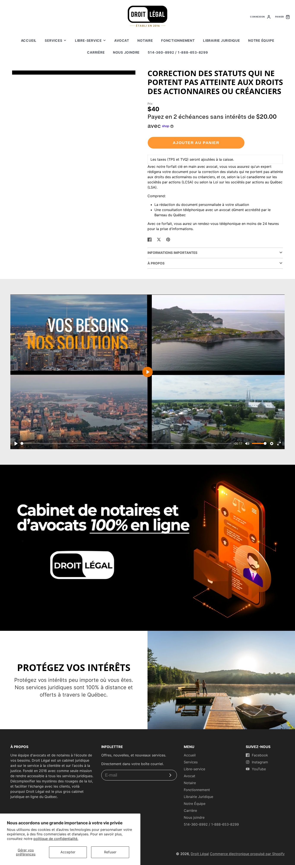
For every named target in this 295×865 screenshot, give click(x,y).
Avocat (121, 40)
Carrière (96, 52)
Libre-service (88, 40)
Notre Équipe (261, 40)
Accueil (28, 40)
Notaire (145, 40)
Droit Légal (200, 854)
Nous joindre (126, 52)
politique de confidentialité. (55, 838)
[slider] (126, 443)
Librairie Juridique (221, 40)
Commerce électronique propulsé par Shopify (247, 854)
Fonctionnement (178, 40)
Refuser (110, 852)
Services (53, 40)
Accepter (67, 852)
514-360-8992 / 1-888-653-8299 (178, 52)
